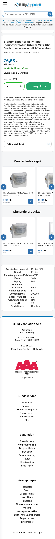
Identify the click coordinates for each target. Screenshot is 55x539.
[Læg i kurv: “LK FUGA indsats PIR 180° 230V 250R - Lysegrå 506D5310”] (30, 201)
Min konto (27, 402)
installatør (27, 487)
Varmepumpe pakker (27, 511)
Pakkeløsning (27, 441)
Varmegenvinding (27, 445)
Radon (27, 459)
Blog (27, 420)
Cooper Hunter (27, 494)
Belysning (18, 21)
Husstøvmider (27, 462)
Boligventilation (27, 448)
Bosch (27, 490)
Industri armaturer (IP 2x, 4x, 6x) (39, 21)
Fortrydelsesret (26, 413)
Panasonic (27, 501)
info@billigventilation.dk (31, 349)
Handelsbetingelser (27, 409)
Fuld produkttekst (15, 144)
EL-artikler (7, 21)
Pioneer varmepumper (27, 504)
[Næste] (51, 187)
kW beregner (27, 522)
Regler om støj (27, 518)
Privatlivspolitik (27, 416)
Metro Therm (27, 497)
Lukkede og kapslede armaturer (20, 23)
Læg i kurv (39, 86)
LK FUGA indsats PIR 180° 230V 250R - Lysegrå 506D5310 (18, 194)
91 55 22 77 (29, 346)
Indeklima (27, 452)
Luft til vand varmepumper (27, 515)
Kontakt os (27, 406)
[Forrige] (3, 187)
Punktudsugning (27, 455)
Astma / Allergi (27, 466)
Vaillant (27, 508)
